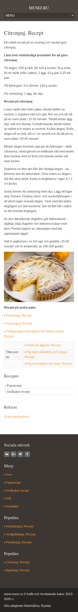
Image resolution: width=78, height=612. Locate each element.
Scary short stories (16, 416)
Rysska (46, 605)
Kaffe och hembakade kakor (45, 594)
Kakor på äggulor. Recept (44, 345)
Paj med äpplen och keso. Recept (49, 363)
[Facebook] (27, 454)
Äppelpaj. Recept (17, 570)
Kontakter (12, 506)
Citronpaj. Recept (17, 562)
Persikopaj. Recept (18, 315)
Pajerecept (14, 385)
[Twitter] (20, 454)
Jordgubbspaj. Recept (20, 534)
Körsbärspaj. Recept (19, 526)
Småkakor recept (18, 391)
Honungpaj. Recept (19, 323)
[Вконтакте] (7, 454)
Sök (8, 498)
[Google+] (13, 454)
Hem (9, 474)
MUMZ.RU (39, 7)
